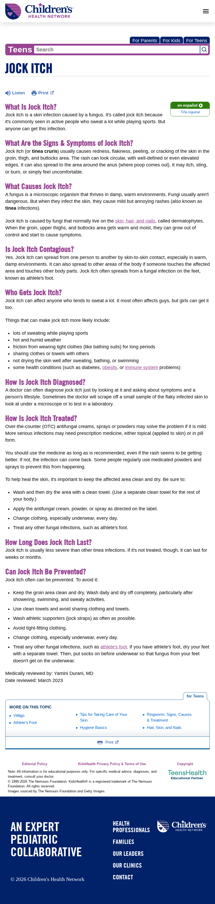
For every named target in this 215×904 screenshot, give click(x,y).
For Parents (144, 40)
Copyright (185, 764)
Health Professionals (131, 826)
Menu (206, 11)
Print (43, 92)
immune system (141, 367)
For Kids (171, 40)
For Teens (196, 40)
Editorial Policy (34, 764)
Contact (123, 877)
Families (123, 842)
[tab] (195, 696)
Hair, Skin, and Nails (164, 727)
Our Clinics (127, 865)
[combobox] (117, 49)
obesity (109, 367)
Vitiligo (18, 715)
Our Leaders (128, 853)
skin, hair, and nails (135, 221)
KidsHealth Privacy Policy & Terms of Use (112, 764)
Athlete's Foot (25, 722)
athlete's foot (113, 646)
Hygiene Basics (93, 727)
